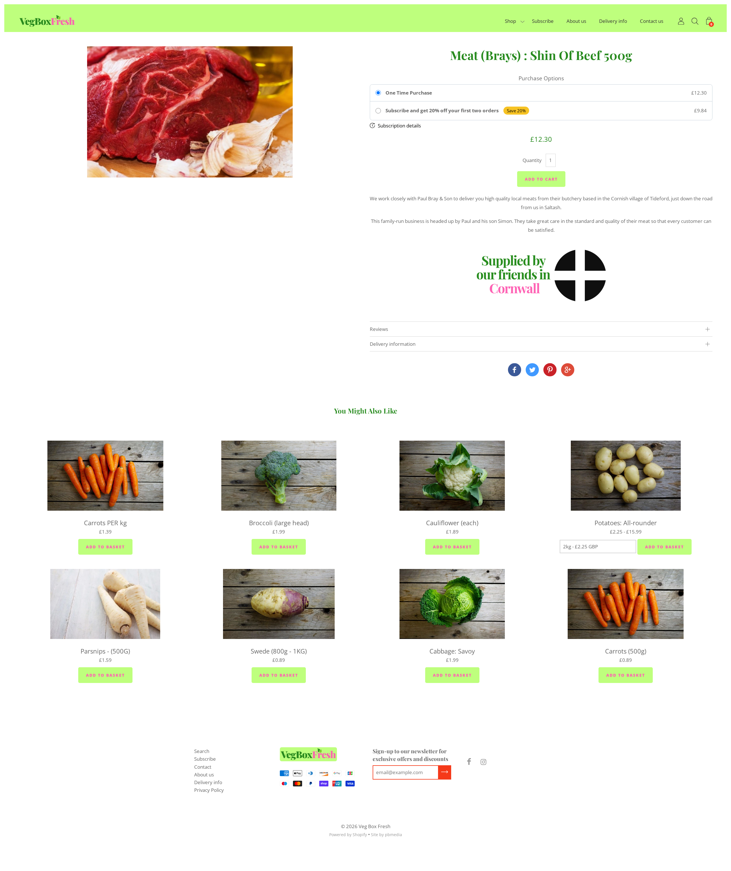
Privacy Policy (209, 790)
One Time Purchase (408, 93)
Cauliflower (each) (452, 522)
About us (576, 21)
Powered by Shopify (348, 834)
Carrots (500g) (625, 651)
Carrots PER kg (105, 522)
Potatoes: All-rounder (626, 522)
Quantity (532, 160)
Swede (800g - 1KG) (279, 651)
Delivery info (613, 21)
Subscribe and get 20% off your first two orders (442, 110)
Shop (510, 21)
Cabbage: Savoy (452, 651)
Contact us (651, 21)
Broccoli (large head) (279, 522)
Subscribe (543, 21)
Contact (202, 767)
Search (201, 751)
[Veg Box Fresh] (514, 370)
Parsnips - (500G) (105, 651)
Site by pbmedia (386, 834)
